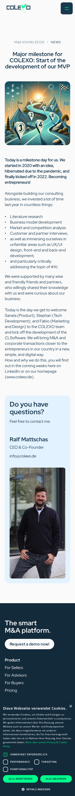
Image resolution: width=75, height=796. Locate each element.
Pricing (11, 690)
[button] (37, 789)
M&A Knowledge (29, 42)
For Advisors (16, 675)
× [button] (70, 706)
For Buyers (14, 682)
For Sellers (14, 667)
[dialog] (37, 749)
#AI (54, 266)
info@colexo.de (23, 456)
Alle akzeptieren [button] (20, 778)
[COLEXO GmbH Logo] (18, 8)
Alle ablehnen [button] (56, 778)
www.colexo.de (19, 376)
